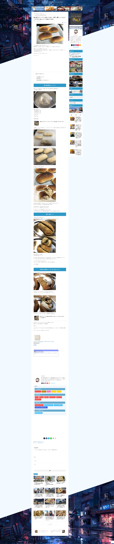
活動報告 (73, 4)
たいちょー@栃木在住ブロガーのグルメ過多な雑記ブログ (57, 539)
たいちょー (64, 22)
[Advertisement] (41, 62)
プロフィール (52, 383)
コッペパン (36, 442)
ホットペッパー (37, 391)
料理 (45, 4)
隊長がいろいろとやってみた (57, 2)
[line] (51, 438)
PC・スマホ (61, 4)
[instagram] (45, 383)
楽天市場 (35, 345)
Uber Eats (53, 391)
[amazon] (49, 383)
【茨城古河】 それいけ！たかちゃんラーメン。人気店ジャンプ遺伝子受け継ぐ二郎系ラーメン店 (78, 127)
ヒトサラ (43, 391)
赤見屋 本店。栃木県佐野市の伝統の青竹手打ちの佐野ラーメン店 (39, 518)
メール (35, 460)
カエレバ (39, 342)
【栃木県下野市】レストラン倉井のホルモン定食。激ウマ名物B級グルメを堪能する (78, 120)
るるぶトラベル (37, 399)
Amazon (35, 344)
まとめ (69, 4)
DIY (65, 4)
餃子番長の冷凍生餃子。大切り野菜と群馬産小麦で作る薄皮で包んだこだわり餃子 (61, 518)
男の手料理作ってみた (41, 442)
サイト (35, 464)
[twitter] (42, 383)
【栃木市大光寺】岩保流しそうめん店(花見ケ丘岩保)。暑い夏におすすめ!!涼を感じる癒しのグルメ (78, 135)
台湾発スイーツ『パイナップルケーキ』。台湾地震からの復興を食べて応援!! (61, 495)
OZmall (48, 391)
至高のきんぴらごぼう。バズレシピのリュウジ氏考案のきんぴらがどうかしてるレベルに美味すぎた (78, 152)
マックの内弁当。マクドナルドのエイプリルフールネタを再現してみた (50, 506)
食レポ (42, 441)
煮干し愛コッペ (39, 78)
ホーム (41, 4)
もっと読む (50, 524)
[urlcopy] (55, 438)
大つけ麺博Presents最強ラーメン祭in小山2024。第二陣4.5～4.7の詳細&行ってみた (39, 506)
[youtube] (47, 383)
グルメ (49, 4)
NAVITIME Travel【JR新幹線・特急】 (40, 407)
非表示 (43, 73)
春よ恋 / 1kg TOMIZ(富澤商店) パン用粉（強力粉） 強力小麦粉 (44, 341)
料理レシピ (39, 441)
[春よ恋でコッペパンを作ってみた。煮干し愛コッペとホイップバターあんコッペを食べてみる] (49, 438)
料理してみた (36, 441)
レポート (53, 4)
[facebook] (44, 383)
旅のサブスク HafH (38, 412)
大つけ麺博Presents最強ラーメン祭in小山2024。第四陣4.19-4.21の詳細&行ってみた (39, 495)
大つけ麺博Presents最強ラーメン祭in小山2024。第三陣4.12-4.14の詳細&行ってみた (50, 495)
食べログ (58, 391)
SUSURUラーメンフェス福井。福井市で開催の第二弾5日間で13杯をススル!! (39, 483)
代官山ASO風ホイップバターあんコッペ (43, 80)
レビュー (57, 4)
